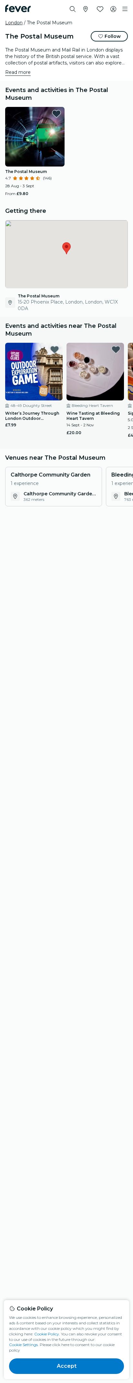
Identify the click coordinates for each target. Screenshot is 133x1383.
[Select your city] (85, 9)
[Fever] (18, 8)
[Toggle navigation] (125, 9)
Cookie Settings (23, 1344)
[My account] (113, 9)
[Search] (73, 9)
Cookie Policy (46, 1333)
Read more (18, 72)
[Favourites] (100, 9)
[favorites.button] (56, 113)
